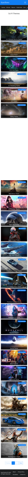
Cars (24, 7)
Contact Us (22, 474)
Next (21, 463)
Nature (13, 7)
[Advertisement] (14, 20)
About (14, 472)
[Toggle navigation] (25, 2)
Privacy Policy (21, 472)
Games (3, 7)
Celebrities (19, 7)
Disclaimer (15, 474)
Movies (8, 7)
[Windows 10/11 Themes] (5, 2)
